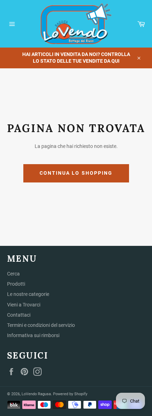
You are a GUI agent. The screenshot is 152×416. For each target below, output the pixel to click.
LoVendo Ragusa (36, 394)
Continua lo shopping (76, 173)
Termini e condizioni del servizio (41, 325)
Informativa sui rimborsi (33, 335)
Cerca (13, 274)
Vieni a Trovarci (23, 305)
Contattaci (18, 315)
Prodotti (16, 284)
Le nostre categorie (28, 294)
